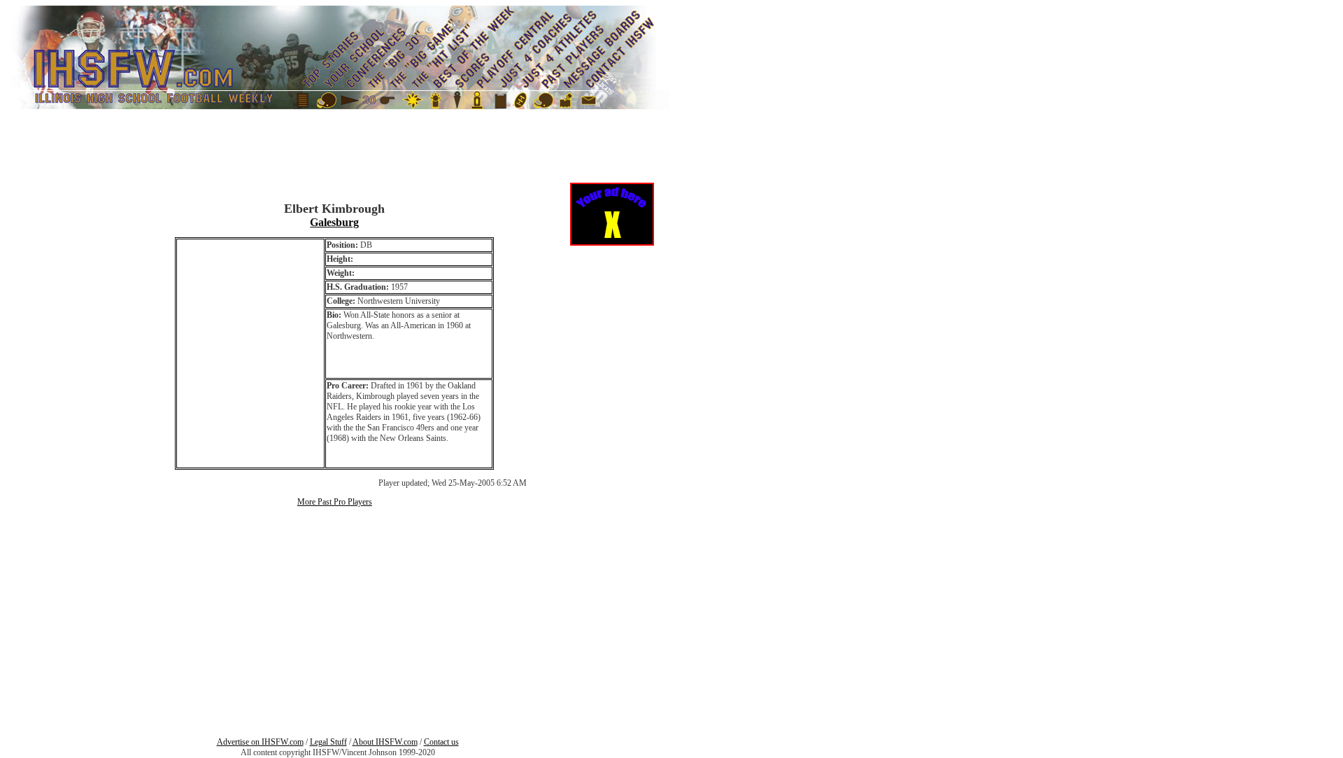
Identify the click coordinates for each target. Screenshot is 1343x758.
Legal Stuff (328, 742)
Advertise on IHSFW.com (260, 742)
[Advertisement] (48, 308)
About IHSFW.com (385, 742)
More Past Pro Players (334, 502)
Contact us (441, 742)
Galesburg (334, 222)
